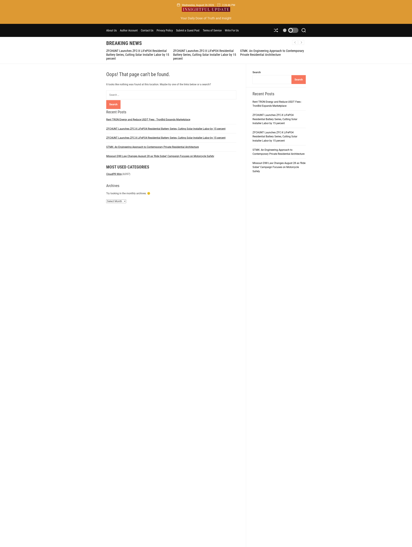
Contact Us (147, 30)
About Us (111, 30)
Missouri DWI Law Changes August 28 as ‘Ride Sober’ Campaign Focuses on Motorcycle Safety (272, 53)
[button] (301, 42)
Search (257, 72)
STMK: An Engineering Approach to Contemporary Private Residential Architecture (207, 53)
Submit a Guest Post (188, 30)
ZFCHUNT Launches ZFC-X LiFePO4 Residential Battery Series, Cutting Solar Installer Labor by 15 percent (139, 54)
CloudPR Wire (114, 174)
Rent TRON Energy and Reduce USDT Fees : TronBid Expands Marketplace (148, 119)
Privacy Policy (165, 30)
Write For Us (232, 30)
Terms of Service (212, 30)
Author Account (129, 30)
